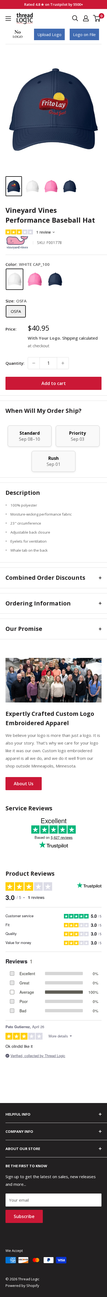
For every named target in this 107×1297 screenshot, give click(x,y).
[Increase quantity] (63, 363)
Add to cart (53, 383)
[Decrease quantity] (34, 363)
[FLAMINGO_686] (35, 279)
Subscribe (24, 1216)
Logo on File (84, 34)
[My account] (86, 18)
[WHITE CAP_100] (14, 279)
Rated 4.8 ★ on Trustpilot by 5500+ (53, 4)
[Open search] (75, 18)
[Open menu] (8, 18)
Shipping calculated (80, 338)
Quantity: (14, 363)
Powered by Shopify (22, 1285)
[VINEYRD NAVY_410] (55, 279)
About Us (23, 784)
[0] (97, 18)
